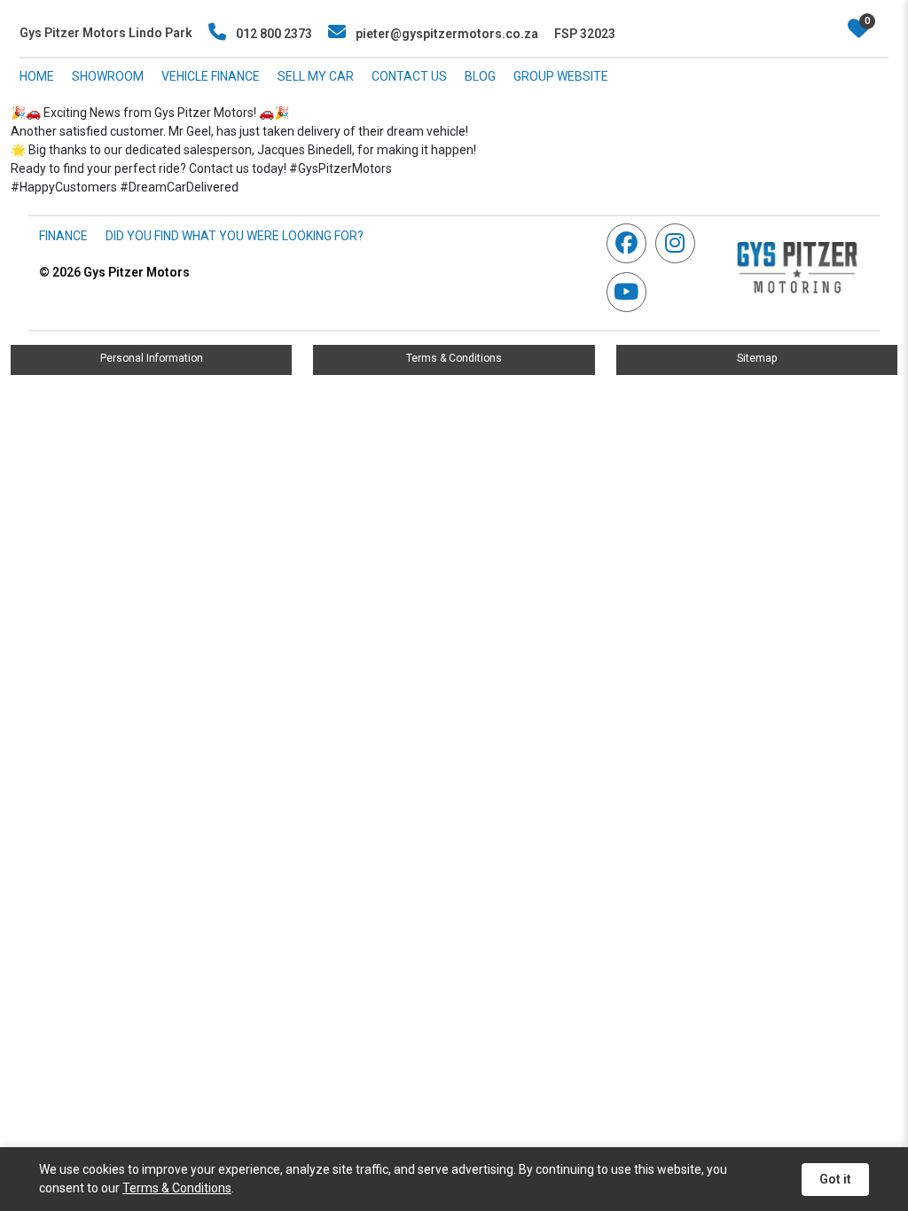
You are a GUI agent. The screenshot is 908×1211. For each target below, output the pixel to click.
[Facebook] (631, 243)
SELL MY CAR (316, 76)
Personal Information (151, 358)
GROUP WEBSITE (560, 76)
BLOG (480, 76)
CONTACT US (409, 76)
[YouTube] (631, 292)
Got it (835, 1179)
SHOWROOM (108, 76)
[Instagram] (679, 243)
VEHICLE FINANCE (210, 76)
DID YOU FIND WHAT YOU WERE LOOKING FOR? (235, 236)
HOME (37, 76)
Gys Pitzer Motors (114, 272)
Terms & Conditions (454, 358)
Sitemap (757, 358)
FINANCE (63, 236)
